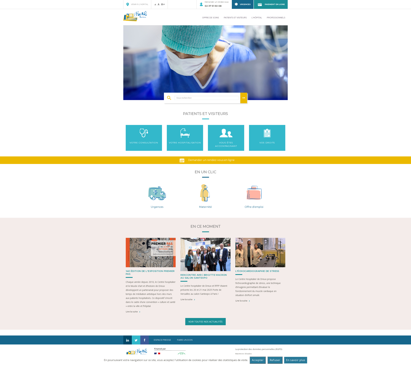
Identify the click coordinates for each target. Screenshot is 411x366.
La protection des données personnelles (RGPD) (258, 349)
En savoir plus (295, 360)
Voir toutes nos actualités (205, 321)
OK (243, 98)
